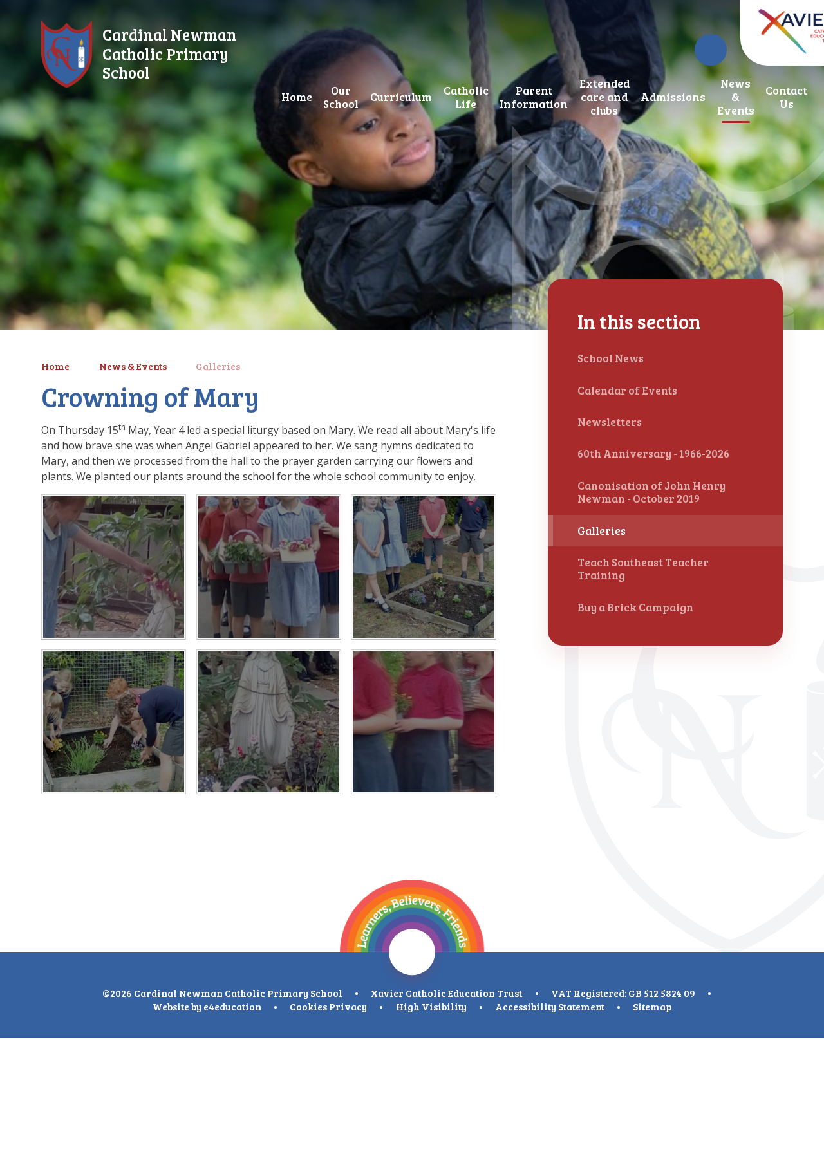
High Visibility (431, 1006)
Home (55, 366)
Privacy (348, 1006)
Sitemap (652, 1006)
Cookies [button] (308, 1006)
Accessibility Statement (549, 1006)
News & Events (133, 366)
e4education (232, 1006)
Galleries (218, 366)
